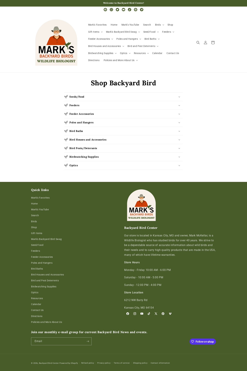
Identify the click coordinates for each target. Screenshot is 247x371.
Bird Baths (37, 268)
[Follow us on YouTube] (123, 9)
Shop (34, 227)
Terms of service (122, 363)
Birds (34, 221)
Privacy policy (103, 363)
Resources (37, 298)
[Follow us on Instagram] (111, 9)
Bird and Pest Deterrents (45, 280)
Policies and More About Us (46, 322)
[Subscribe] (87, 341)
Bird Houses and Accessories (47, 274)
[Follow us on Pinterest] (135, 9)
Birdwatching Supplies (43, 286)
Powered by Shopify (68, 363)
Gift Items (36, 233)
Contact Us (37, 310)
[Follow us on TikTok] (129, 9)
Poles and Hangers (41, 262)
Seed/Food (37, 245)
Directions (37, 316)
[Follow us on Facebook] (105, 9)
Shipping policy (140, 363)
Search (35, 215)
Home (34, 203)
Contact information (160, 363)
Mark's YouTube (40, 209)
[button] (159, 24)
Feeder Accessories (42, 257)
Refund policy (87, 363)
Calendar (36, 304)
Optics (34, 292)
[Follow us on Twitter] (117, 9)
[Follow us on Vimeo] (141, 9)
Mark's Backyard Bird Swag (46, 239)
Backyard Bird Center (49, 363)
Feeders (35, 251)
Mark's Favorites (40, 197)
